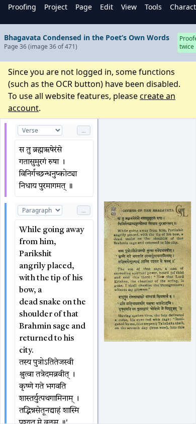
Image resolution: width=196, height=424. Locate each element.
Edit (106, 7)
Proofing (22, 7)
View (129, 7)
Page (83, 7)
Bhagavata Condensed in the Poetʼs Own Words (86, 37)
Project (55, 7)
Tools (153, 7)
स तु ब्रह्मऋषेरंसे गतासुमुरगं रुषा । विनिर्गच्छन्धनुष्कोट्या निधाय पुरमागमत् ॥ (49, 168)
